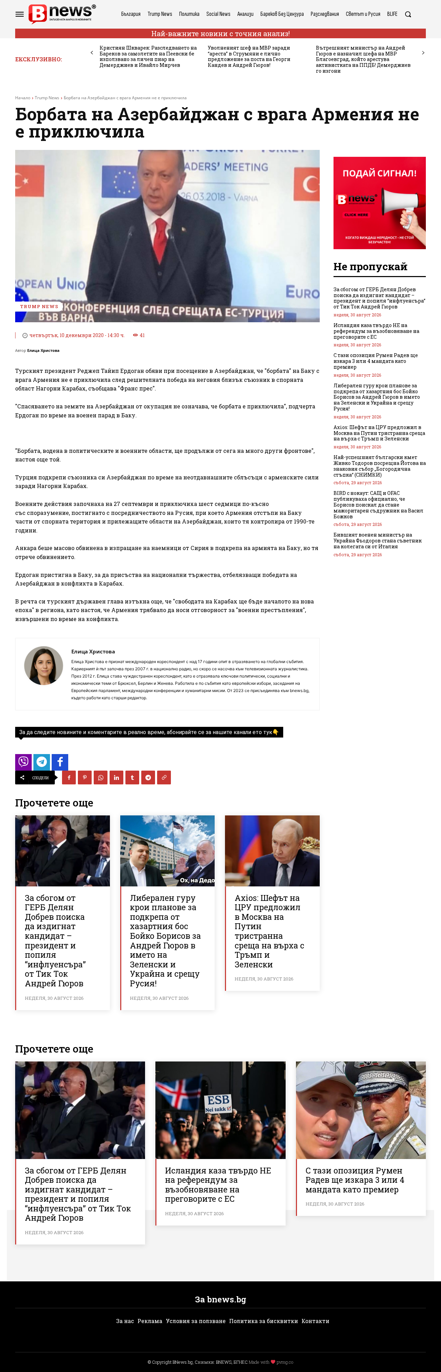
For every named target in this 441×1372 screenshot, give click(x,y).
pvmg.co (285, 1362)
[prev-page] (92, 53)
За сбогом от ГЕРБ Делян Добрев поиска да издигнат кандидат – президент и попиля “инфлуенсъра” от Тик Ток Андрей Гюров (55, 940)
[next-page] (423, 53)
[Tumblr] (132, 777)
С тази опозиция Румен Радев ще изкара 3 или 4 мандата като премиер (376, 361)
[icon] (23, 764)
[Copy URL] (164, 777)
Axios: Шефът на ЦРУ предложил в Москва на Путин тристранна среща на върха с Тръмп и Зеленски (269, 931)
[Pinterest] (85, 777)
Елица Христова (43, 350)
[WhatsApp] (100, 777)
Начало (22, 98)
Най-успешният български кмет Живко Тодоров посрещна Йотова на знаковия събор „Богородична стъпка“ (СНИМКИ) (380, 466)
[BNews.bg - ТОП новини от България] (62, 14)
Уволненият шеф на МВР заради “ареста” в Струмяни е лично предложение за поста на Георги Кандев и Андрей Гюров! (249, 56)
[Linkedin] (116, 777)
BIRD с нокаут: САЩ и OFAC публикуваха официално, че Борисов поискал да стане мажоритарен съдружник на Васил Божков (378, 504)
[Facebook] (69, 777)
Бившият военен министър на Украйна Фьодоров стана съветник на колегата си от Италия (378, 540)
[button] (408, 14)
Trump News (47, 98)
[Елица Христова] (43, 674)
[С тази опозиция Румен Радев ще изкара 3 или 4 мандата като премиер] (361, 1110)
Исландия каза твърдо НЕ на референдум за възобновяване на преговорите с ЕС (376, 331)
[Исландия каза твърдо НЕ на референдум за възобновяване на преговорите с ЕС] (220, 1110)
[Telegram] (148, 777)
